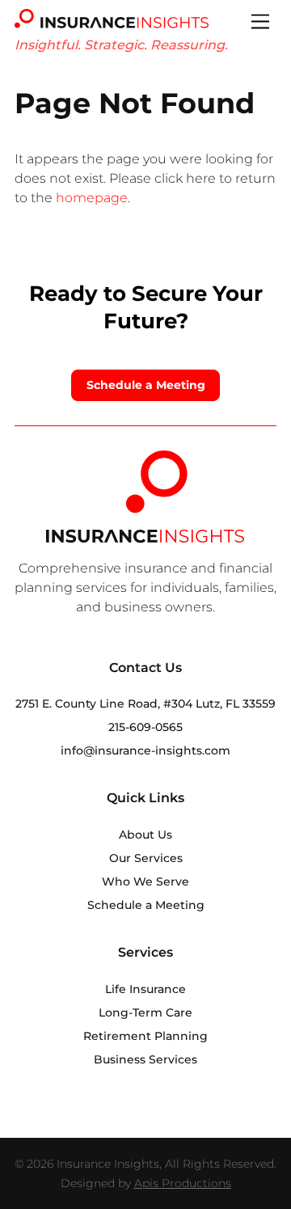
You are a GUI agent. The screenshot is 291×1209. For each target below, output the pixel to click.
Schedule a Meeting (145, 385)
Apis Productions (182, 1183)
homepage (92, 197)
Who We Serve (145, 881)
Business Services (145, 1059)
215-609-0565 (145, 727)
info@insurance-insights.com (145, 750)
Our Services (146, 858)
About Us (145, 834)
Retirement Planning (145, 1036)
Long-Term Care (145, 1012)
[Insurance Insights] (112, 21)
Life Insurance (145, 989)
